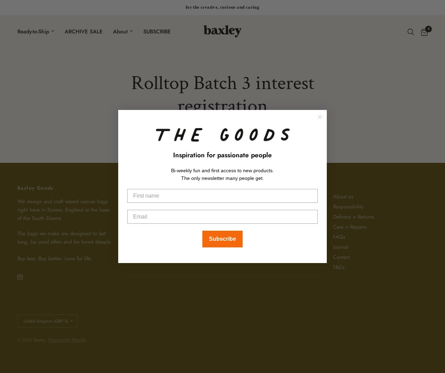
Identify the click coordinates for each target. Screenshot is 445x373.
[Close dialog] (319, 116)
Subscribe (222, 239)
